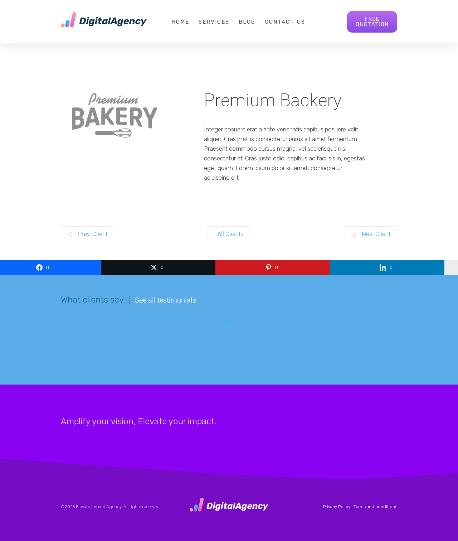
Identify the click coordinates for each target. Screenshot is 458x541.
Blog (247, 22)
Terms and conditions (375, 506)
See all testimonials (165, 300)
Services (214, 22)
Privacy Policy (336, 506)
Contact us (285, 22)
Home (180, 22)
